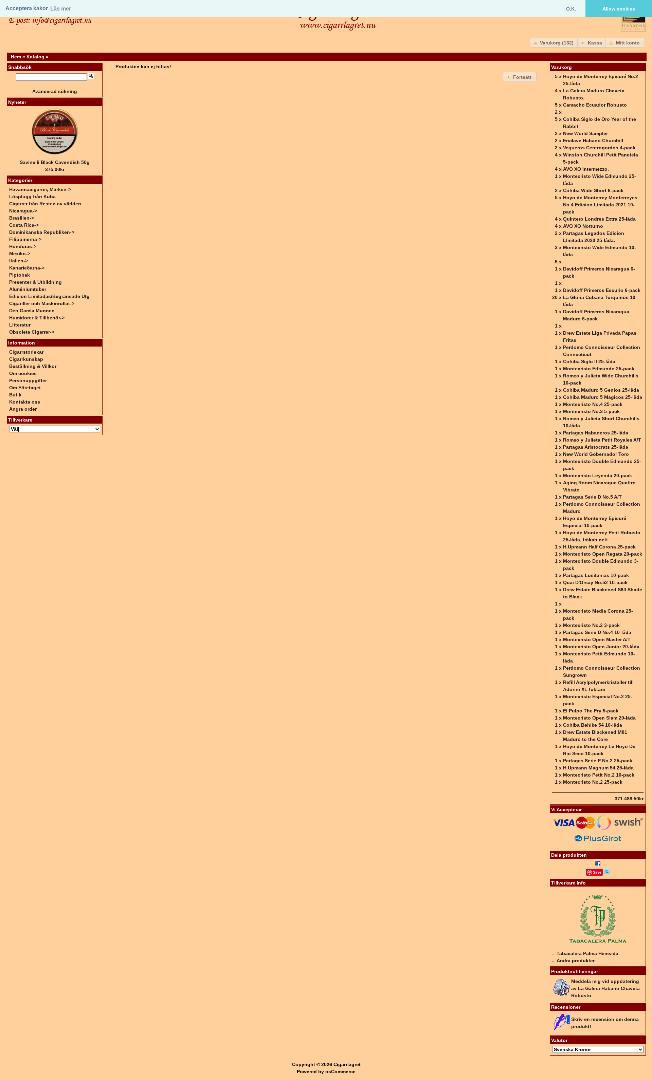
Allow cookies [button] (618, 9)
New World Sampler (585, 133)
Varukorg (561, 67)
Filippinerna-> (25, 239)
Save (597, 872)
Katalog (35, 56)
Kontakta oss (24, 402)
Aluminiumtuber (27, 289)
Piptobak (19, 275)
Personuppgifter (28, 380)
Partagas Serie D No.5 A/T (592, 497)
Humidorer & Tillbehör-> (37, 317)
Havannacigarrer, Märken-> (40, 189)
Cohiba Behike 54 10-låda (592, 725)
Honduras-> (22, 246)
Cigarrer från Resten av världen (45, 203)
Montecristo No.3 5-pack (591, 411)
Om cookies (23, 373)
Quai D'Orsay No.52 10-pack (595, 582)
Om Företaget (25, 387)
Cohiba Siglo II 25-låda (589, 361)
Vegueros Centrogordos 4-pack (599, 147)
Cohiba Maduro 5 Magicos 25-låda (602, 397)
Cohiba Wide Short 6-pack (593, 190)
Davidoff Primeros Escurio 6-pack (601, 290)
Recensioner (565, 1007)
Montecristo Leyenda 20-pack (597, 475)
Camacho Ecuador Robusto (595, 105)
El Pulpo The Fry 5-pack (590, 710)
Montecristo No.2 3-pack (591, 625)
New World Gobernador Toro (596, 454)
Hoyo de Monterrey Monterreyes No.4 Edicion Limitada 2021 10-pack (600, 205)
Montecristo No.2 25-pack (592, 782)
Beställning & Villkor (32, 366)
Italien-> (18, 260)
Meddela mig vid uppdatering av (605, 988)
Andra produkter (576, 960)
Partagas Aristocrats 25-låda (595, 447)
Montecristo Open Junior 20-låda (601, 646)
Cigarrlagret (347, 1064)
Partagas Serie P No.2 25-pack (597, 760)
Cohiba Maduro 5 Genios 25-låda (601, 390)
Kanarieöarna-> (26, 268)
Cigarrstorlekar (26, 352)
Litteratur (20, 325)
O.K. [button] (571, 9)
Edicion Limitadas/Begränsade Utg (49, 296)
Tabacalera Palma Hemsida (587, 953)
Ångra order (23, 409)
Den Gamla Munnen (32, 310)
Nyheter (17, 102)
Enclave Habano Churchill (593, 140)
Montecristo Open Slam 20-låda (599, 718)
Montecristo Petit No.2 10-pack (598, 775)
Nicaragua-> (23, 210)
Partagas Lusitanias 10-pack (596, 575)
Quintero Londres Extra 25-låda (599, 219)
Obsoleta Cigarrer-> (31, 332)
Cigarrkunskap (26, 359)
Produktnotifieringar (574, 971)
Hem (16, 56)
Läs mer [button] (60, 9)
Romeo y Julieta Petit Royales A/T (602, 440)
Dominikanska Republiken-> (41, 232)
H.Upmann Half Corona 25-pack (599, 547)
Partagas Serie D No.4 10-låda (597, 632)
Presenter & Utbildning (35, 282)
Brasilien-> (21, 218)
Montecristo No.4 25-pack (592, 404)
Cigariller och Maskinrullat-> (41, 303)
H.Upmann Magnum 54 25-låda (598, 767)
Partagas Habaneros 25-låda (595, 432)
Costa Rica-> (24, 225)
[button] (554, 43)
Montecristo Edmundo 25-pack (598, 368)
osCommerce (340, 1071)
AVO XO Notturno (583, 226)
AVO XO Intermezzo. (586, 169)
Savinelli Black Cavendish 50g (55, 162)
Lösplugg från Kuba (32, 196)
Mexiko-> (19, 253)
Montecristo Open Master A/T (597, 639)
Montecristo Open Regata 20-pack (602, 554)
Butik (15, 394)
